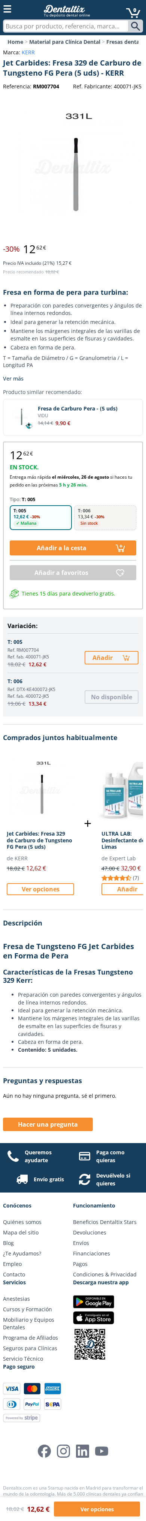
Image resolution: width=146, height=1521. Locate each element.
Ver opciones (41, 889)
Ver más (13, 378)
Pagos (80, 1263)
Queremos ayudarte (38, 1156)
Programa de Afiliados (30, 1337)
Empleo (12, 1263)
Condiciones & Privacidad (105, 1274)
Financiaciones (91, 1253)
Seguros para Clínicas (30, 1348)
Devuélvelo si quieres (113, 1179)
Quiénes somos (22, 1221)
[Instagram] (63, 1451)
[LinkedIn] (82, 1451)
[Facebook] (44, 1451)
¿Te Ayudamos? (22, 1253)
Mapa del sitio (21, 1232)
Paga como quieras (110, 1156)
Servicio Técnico (23, 1358)
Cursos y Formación (27, 1309)
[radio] (41, 517)
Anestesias (16, 1298)
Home (15, 41)
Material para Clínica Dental (64, 41)
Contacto (14, 1274)
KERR (28, 52)
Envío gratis (49, 1179)
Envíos (81, 1242)
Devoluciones (89, 1232)
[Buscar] (136, 26)
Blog (8, 1242)
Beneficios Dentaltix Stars (105, 1221)
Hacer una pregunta (48, 1124)
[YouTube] (101, 1451)
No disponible (111, 697)
